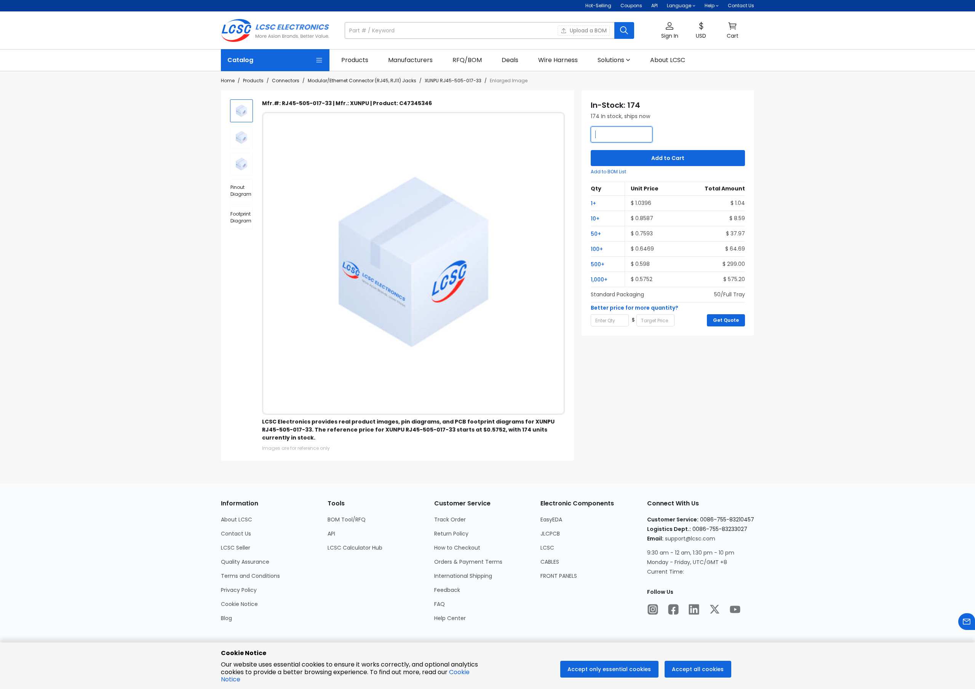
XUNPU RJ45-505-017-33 (453, 80)
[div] (241, 190)
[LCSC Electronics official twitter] (714, 610)
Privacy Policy (239, 590)
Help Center (450, 618)
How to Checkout (457, 548)
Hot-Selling (598, 5)
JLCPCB (550, 533)
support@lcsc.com (690, 538)
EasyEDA (551, 519)
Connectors (285, 80)
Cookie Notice (239, 604)
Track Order (450, 519)
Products (253, 80)
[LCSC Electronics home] (275, 30)
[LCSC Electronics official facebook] (673, 610)
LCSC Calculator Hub (355, 548)
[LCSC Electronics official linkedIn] (694, 610)
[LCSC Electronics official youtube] (735, 610)
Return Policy (451, 533)
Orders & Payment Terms (468, 562)
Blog (226, 618)
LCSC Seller (235, 548)
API (654, 5)
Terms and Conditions (250, 576)
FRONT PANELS (558, 576)
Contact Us (741, 5)
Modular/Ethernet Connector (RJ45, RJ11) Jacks (362, 80)
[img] (241, 110)
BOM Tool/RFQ (347, 519)
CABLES (549, 562)
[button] (489, 30)
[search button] (624, 30)
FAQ (439, 604)
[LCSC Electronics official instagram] (653, 610)
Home (228, 80)
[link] (355, 60)
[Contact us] (966, 622)
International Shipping (463, 576)
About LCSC (236, 519)
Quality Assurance (245, 562)
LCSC (547, 548)
